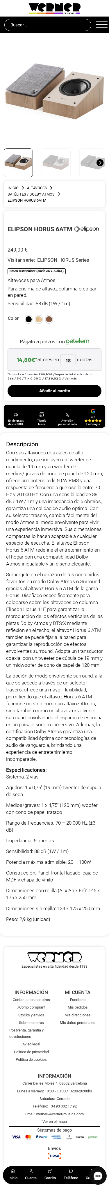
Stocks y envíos (31, 1015)
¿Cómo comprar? (31, 1007)
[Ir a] (86, 229)
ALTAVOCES (37, 188)
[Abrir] (100, 24)
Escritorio (77, 1000)
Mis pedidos (78, 1007)
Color (13, 318)
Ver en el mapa (54, 1121)
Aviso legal (31, 1044)
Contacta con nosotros (31, 1000)
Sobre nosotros (31, 1022)
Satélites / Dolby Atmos (31, 194)
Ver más (71, 378)
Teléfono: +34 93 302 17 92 (55, 1106)
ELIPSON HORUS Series (63, 260)
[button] (29, 319)
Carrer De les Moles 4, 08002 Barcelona (54, 1083)
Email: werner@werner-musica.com (54, 1114)
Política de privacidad (31, 1052)
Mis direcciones (78, 1015)
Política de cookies (31, 1059)
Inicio (13, 188)
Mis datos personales (77, 1022)
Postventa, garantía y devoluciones (26, 1033)
